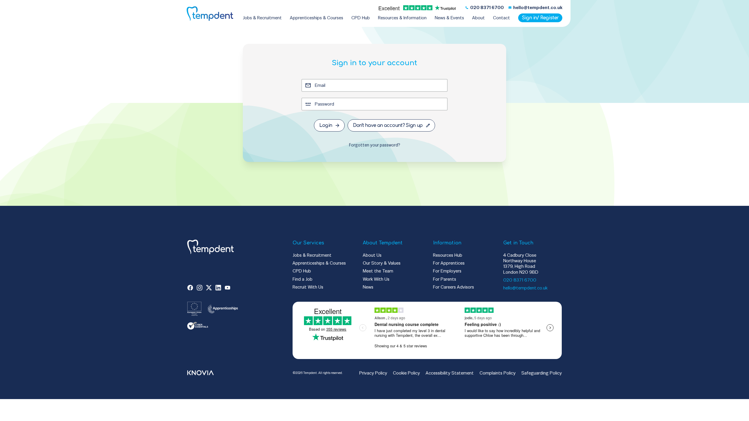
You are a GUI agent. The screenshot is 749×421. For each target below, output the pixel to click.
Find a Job (302, 279)
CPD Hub (302, 271)
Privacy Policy (373, 373)
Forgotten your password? (374, 145)
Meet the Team (378, 271)
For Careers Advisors (453, 287)
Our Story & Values (382, 263)
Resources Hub (447, 255)
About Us (372, 255)
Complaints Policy (498, 373)
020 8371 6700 (519, 280)
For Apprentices (449, 263)
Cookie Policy (406, 373)
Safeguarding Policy (541, 373)
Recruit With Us (308, 287)
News (368, 287)
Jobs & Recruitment (312, 255)
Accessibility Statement (450, 373)
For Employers (447, 271)
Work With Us (376, 279)
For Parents (444, 279)
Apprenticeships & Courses (319, 263)
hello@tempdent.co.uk (525, 288)
